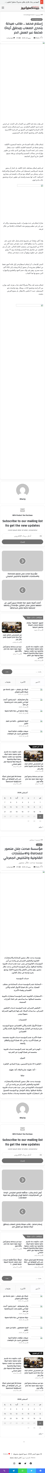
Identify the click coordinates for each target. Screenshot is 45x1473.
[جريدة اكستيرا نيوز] (30, 8)
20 (11, 812)
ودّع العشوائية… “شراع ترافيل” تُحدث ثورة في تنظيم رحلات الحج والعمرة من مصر (15, 702)
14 (5, 807)
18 (22, 812)
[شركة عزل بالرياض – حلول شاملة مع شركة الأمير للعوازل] (36, 692)
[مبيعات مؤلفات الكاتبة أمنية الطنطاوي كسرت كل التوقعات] (36, 734)
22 (40, 816)
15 (40, 812)
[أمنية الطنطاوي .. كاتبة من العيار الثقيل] (36, 724)
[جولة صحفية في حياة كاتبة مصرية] (36, 714)
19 (16, 812)
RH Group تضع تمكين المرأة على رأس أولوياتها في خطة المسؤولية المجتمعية (11, 779)
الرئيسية (38, 15)
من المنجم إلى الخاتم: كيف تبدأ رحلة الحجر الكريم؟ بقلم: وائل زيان (12, 637)
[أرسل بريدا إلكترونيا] (34, 38)
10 (28, 807)
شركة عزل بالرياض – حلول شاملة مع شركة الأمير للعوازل (15, 691)
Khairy (37, 38)
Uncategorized (29, 15)
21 (5, 812)
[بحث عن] (42, 8)
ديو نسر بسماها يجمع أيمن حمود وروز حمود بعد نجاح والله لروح (12, 649)
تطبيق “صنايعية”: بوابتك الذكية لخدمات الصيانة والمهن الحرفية (35, 625)
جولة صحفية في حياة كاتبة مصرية (16, 710)
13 (11, 807)
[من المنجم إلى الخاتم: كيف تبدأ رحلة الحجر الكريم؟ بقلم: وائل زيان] (12, 627)
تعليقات (7, 682)
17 (28, 812)
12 (16, 807)
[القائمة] (3, 8)
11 (22, 807)
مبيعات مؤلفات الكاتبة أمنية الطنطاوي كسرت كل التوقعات (17, 732)
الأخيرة (22, 682)
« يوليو (41, 827)
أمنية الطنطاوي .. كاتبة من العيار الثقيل (17, 722)
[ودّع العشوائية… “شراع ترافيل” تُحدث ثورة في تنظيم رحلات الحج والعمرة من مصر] (36, 702)
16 (34, 812)
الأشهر (37, 682)
